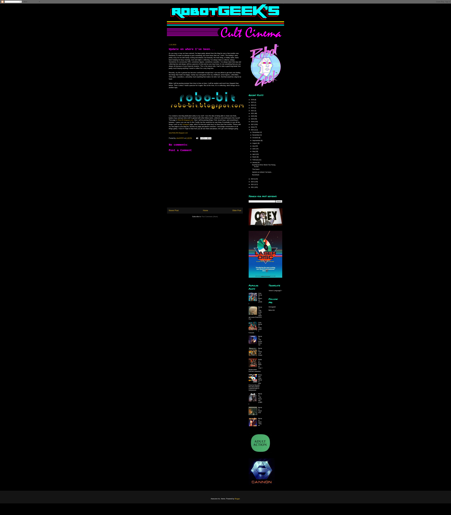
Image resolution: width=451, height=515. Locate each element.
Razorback (255, 175)
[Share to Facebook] (208, 138)
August (255, 143)
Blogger (237, 499)
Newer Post (174, 210)
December (256, 132)
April (254, 154)
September (256, 140)
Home (205, 210)
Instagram (186, 124)
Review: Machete (260, 410)
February (255, 160)
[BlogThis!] (203, 138)
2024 (252, 105)
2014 (252, 179)
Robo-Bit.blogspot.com (185, 120)
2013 (252, 182)
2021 (252, 113)
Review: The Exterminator (260, 340)
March (254, 157)
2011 (252, 187)
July (253, 146)
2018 (252, 121)
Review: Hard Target (260, 422)
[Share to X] (206, 138)
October (255, 138)
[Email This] (201, 138)
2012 (252, 184)
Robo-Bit (272, 310)
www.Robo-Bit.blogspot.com (178, 133)
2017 (252, 124)
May (253, 151)
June (254, 149)
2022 (252, 111)
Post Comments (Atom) (210, 216)
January (255, 162)
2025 (252, 102)
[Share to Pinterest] (210, 138)
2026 (252, 100)
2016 (252, 127)
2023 (252, 108)
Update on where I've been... (262, 172)
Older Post (236, 210)
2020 (252, 116)
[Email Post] (197, 138)
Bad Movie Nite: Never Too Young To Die (263, 165)
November (256, 135)
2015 (252, 130)
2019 (252, 119)
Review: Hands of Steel (260, 351)
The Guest (256, 169)
